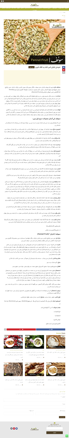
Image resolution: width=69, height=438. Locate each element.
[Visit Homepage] (34, 5)
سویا (22, 377)
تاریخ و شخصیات (47, 7)
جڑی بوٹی (55, 8)
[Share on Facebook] (63, 67)
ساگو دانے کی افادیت (60, 350)
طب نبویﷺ (61, 7)
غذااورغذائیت (39, 7)
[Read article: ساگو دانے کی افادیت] (55, 342)
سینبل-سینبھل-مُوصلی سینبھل (16, 350)
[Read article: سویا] (13, 369)
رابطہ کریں (34, 10)
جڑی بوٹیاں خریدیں (6, 7)
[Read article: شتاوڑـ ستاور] (55, 369)
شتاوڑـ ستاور (62, 377)
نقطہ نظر (14, 7)
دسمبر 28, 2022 (40, 357)
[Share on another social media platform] (63, 72)
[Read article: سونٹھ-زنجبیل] (34, 369)
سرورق (66, 7)
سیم (43, 350)
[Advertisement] (32, 77)
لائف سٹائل (27, 7)
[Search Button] (67, 1)
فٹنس (22, 7)
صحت (32, 7)
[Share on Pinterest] (63, 70)
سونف (31, 67)
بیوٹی (18, 7)
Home (64, 12)
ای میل (31, 410)
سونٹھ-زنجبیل (41, 377)
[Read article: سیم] (34, 342)
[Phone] (11, 428)
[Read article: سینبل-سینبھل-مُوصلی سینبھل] (13, 342)
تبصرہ (63, 396)
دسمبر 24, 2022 (61, 357)
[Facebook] (16, 428)
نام (63, 404)
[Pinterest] (14, 428)
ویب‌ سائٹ (62, 410)
